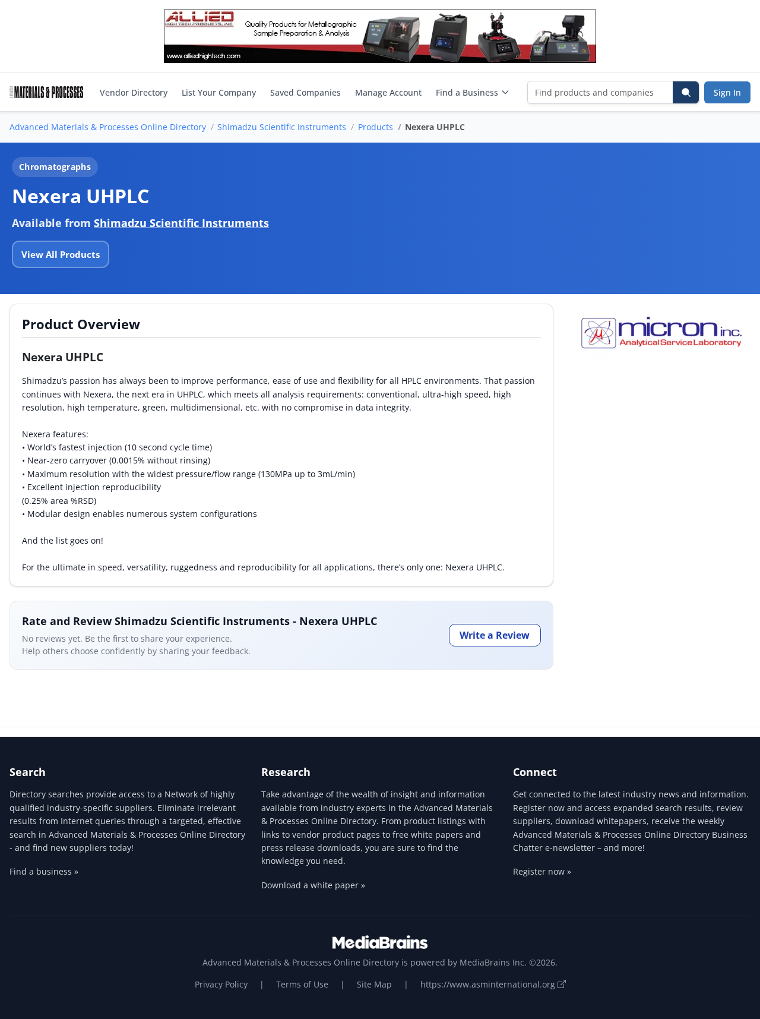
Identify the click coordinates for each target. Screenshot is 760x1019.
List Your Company (219, 92)
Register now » (542, 871)
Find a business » (44, 871)
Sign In (727, 92)
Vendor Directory (133, 92)
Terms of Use (302, 984)
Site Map (374, 984)
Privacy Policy (221, 984)
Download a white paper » (313, 885)
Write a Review (495, 635)
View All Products (60, 254)
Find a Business (467, 92)
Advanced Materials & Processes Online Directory (108, 126)
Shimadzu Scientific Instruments (281, 126)
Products (375, 126)
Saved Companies (305, 92)
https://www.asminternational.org (489, 984)
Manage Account (388, 92)
